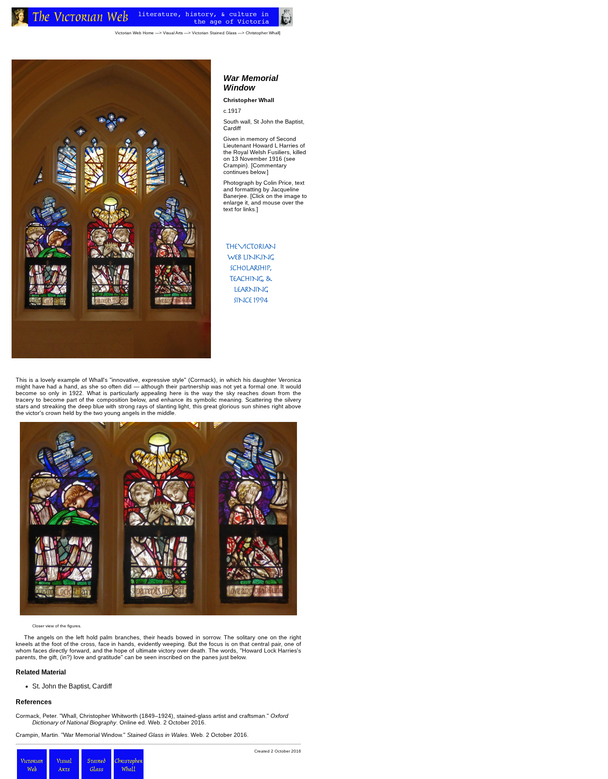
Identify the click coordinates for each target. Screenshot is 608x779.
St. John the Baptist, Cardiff (72, 686)
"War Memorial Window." (93, 734)
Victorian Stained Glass (214, 33)
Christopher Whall (262, 33)
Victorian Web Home (134, 33)
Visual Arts (173, 33)
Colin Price (277, 182)
